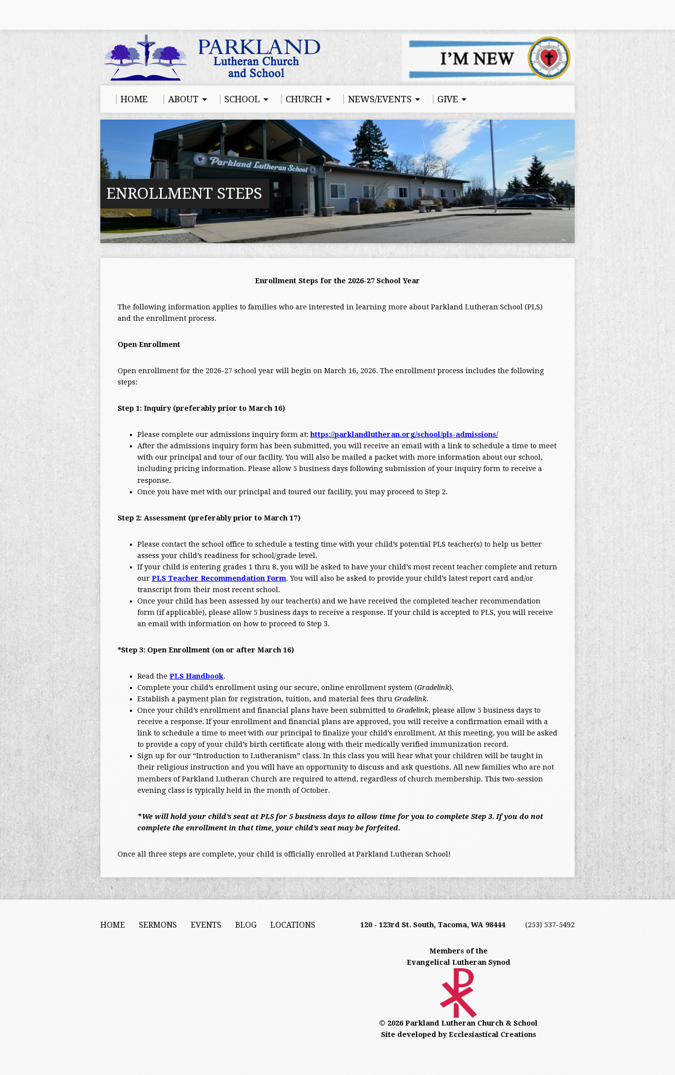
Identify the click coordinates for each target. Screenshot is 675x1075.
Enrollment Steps (184, 193)
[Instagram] (146, 14)
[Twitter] (132, 14)
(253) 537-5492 (550, 925)
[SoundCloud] (160, 14)
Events (206, 925)
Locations (292, 925)
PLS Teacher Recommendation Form (219, 578)
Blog (245, 925)
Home (112, 925)
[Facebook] (105, 14)
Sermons (158, 925)
